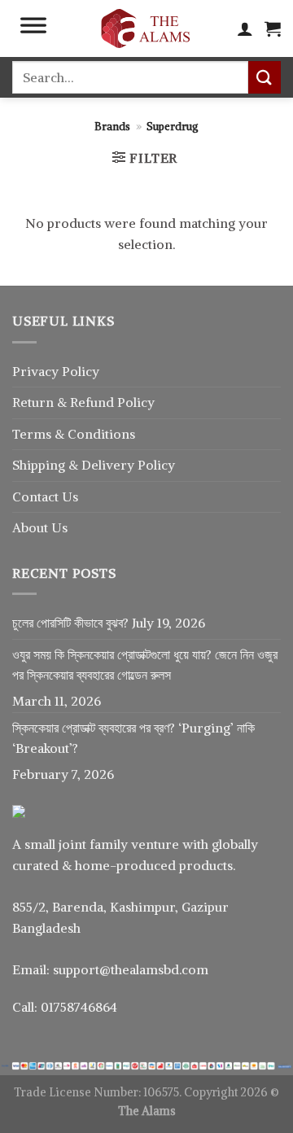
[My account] (245, 28)
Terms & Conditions (73, 434)
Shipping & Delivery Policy (93, 465)
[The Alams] (146, 28)
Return (34, 402)
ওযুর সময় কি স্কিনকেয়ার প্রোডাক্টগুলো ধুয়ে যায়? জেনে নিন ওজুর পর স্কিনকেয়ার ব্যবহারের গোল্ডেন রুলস (145, 665)
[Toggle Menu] (33, 28)
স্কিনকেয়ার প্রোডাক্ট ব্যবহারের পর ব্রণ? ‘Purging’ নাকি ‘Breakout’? (133, 738)
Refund (93, 402)
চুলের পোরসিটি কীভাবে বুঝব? (70, 623)
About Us (40, 527)
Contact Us (45, 496)
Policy (136, 402)
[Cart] (273, 28)
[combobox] (130, 77)
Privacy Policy (55, 371)
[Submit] (264, 77)
